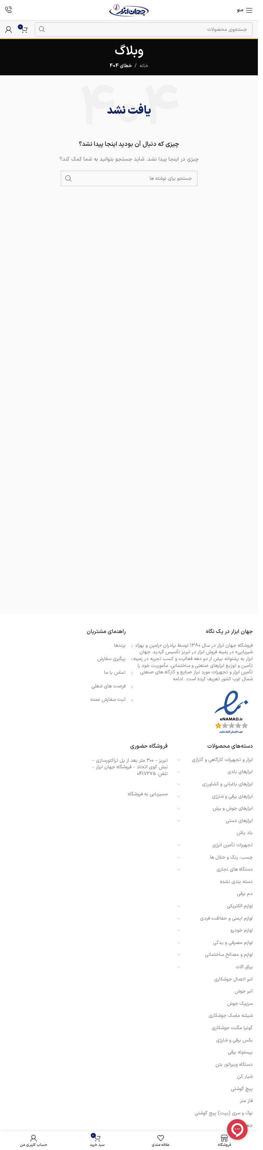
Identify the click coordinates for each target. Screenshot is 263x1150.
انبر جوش (244, 991)
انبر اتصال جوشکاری (233, 979)
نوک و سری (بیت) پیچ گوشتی (224, 1113)
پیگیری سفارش (111, 658)
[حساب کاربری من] (8, 29)
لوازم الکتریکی (240, 906)
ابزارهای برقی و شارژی (232, 796)
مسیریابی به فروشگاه (148, 794)
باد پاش (245, 832)
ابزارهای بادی (240, 771)
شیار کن (245, 1076)
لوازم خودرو (241, 930)
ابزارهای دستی (239, 820)
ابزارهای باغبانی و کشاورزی (227, 784)
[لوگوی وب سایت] (129, 10)
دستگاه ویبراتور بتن (234, 1064)
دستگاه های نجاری (234, 869)
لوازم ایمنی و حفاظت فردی (226, 918)
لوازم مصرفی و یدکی (233, 942)
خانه (143, 65)
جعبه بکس (242, 1125)
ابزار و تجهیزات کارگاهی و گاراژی (222, 759)
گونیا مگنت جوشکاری (232, 1028)
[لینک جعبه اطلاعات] (8, 10)
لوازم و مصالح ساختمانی (229, 954)
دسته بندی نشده (236, 881)
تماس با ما (115, 672)
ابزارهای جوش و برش (233, 808)
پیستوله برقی (240, 1052)
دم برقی (245, 893)
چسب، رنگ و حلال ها (231, 857)
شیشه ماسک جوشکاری (231, 1015)
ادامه (178, 679)
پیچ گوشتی (242, 1088)
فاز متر (246, 1100)
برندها (120, 645)
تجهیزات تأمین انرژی (232, 845)
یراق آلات (244, 967)
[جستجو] (42, 29)
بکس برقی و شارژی (234, 1040)
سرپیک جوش (240, 1003)
